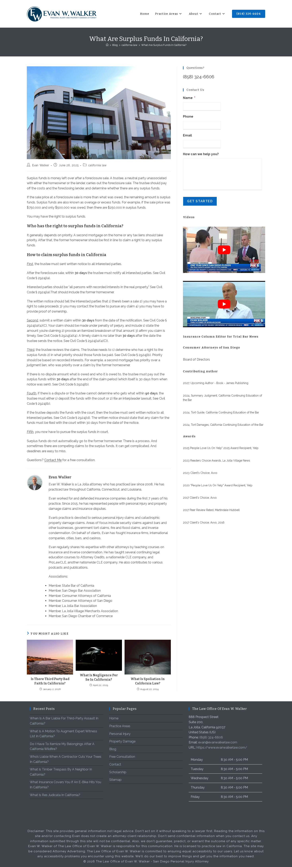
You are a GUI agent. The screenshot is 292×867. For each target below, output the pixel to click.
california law (97, 165)
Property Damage (122, 741)
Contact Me (53, 460)
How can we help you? (201, 154)
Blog (112, 749)
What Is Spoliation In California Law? (148, 681)
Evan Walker (40, 165)
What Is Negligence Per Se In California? (99, 677)
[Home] (107, 45)
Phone (188, 116)
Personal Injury (120, 734)
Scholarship (117, 772)
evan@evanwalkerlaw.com (217, 742)
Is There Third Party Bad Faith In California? (50, 681)
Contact (115, 764)
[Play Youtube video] (224, 250)
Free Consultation (122, 757)
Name (189, 98)
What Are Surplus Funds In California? (163, 45)
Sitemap (115, 780)
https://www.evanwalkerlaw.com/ (221, 747)
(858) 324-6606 (198, 76)
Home (113, 718)
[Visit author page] (35, 482)
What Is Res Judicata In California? (55, 795)
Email (187, 135)
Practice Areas (119, 726)
